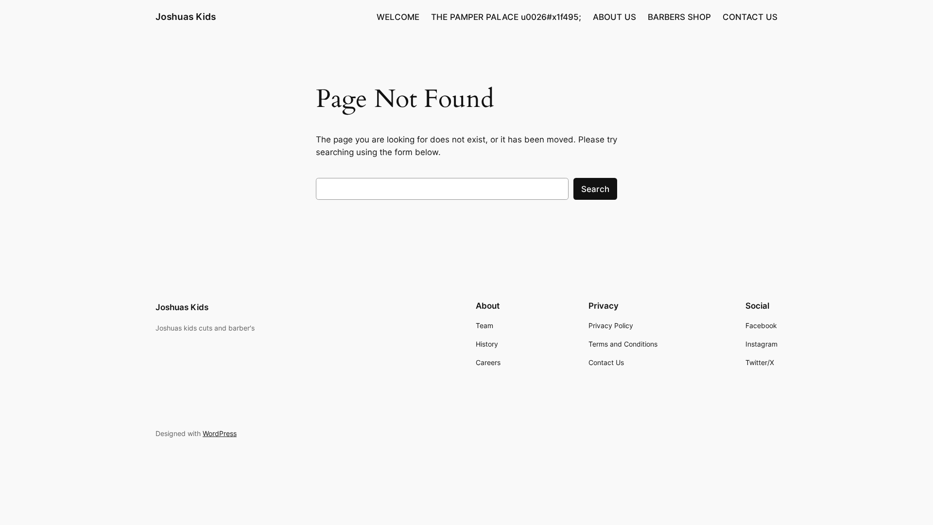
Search (595, 189)
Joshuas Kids (186, 16)
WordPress (220, 433)
